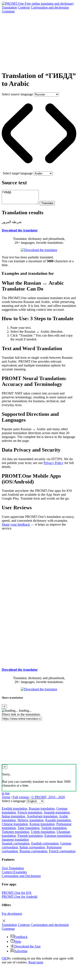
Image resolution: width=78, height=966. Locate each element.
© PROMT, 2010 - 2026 (48, 797)
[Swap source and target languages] (39, 169)
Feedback (21, 937)
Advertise (21, 951)
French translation (30, 812)
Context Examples (14, 872)
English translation (14, 808)
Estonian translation (57, 835)
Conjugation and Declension (21, 876)
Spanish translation (57, 812)
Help (17, 941)
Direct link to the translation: (21, 714)
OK (4, 958)
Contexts (24, 7)
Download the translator (20, 230)
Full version (21, 797)
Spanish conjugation (15, 843)
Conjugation (50, 7)
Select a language (14, 801)
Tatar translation (28, 828)
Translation (9, 7)
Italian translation (13, 816)
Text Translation (13, 868)
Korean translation (42, 824)
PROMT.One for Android (19, 896)
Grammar (8, 11)
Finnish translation (30, 835)
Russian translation (42, 808)
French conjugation (62, 851)
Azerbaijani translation (42, 816)
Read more (35, 962)
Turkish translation (54, 828)
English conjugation (44, 843)
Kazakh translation (58, 820)
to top (6, 793)
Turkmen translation (15, 832)
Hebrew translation (31, 820)
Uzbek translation (43, 832)
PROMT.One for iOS (16, 893)
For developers (12, 913)
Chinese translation (15, 824)
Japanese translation (15, 839)
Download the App (27, 946)
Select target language (18, 173)
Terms (6, 797)
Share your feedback (16, 524)
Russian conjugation (33, 851)
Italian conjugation (32, 847)
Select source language (17, 94)
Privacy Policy (53, 463)
